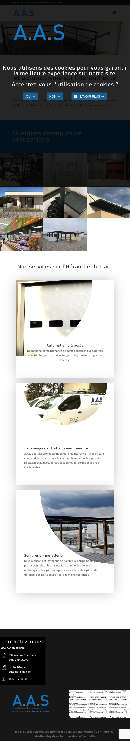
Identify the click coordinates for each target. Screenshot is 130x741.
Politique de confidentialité (77, 736)
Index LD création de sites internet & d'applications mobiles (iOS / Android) (64, 731)
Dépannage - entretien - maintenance (56, 448)
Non (52, 96)
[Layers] (124, 690)
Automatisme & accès (65, 345)
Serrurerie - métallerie (43, 555)
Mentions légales (45, 736)
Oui (29, 96)
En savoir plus (87, 96)
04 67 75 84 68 (17, 678)
